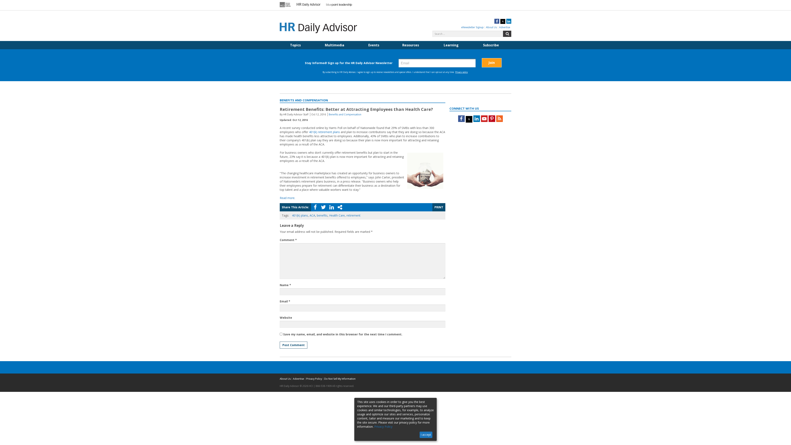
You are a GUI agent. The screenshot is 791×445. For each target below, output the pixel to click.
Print (438, 207)
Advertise (504, 27)
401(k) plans (300, 215)
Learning (451, 45)
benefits (322, 215)
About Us (491, 27)
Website (286, 318)
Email (285, 301)
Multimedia (334, 45)
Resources (410, 45)
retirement (353, 215)
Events (373, 45)
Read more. (287, 198)
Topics (295, 45)
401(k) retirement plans (324, 132)
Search (507, 34)
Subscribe (491, 45)
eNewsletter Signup (472, 27)
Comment (288, 240)
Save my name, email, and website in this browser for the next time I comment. (342, 334)
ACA (312, 215)
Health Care (337, 215)
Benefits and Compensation (345, 114)
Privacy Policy (314, 379)
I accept (426, 435)
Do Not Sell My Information (340, 379)
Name (285, 285)
